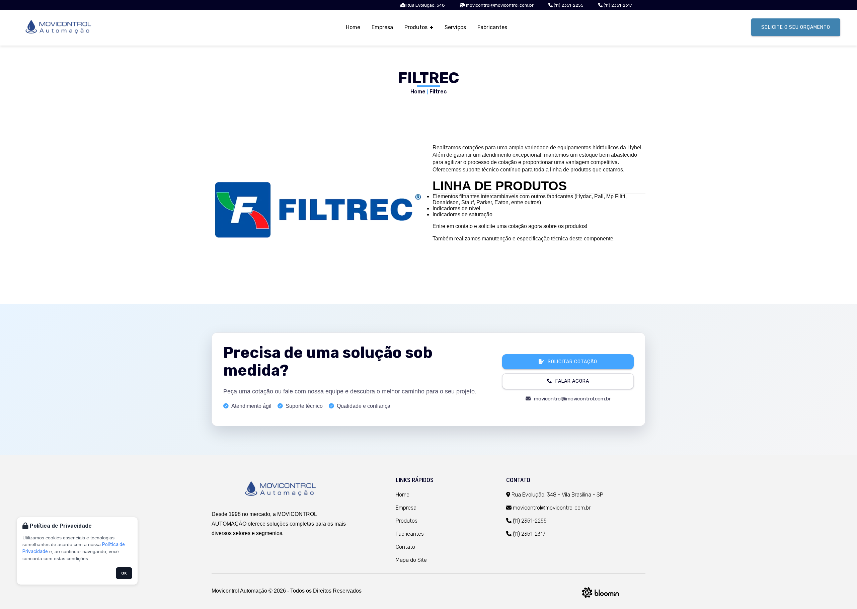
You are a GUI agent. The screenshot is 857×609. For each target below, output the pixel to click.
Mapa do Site (411, 560)
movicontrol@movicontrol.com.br (499, 5)
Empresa (382, 27)
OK (124, 573)
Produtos (416, 27)
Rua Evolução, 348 (425, 5)
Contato (405, 547)
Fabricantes (492, 27)
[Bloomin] (601, 599)
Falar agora (572, 381)
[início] (281, 489)
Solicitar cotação (572, 362)
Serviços (455, 27)
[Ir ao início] (59, 27)
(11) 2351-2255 (568, 5)
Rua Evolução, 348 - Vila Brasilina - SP (556, 494)
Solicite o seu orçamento (795, 27)
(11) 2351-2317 (617, 5)
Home (353, 27)
